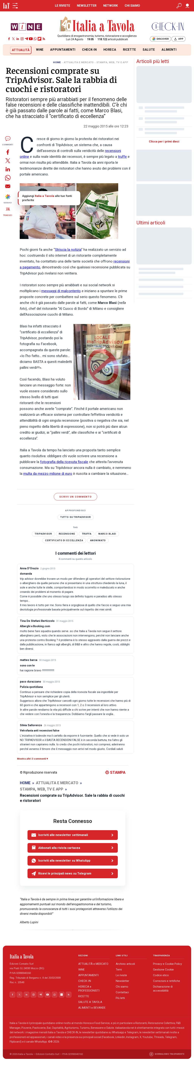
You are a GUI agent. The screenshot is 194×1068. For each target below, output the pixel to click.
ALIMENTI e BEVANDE (92, 1007)
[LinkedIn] (18, 39)
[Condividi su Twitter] (8, 160)
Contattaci (122, 992)
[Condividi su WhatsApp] (8, 177)
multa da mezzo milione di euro (47, 474)
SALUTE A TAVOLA (90, 1002)
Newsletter (122, 981)
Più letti (120, 998)
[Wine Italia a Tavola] (26, 26)
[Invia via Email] (8, 186)
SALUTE (149, 49)
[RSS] (44, 39)
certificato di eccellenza (64, 540)
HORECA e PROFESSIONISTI (88, 988)
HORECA (109, 49)
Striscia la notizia (68, 250)
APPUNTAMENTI (62, 49)
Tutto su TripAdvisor (75, 517)
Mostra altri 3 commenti (31, 758)
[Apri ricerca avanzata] (179, 5)
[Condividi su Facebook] (8, 152)
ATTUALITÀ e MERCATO (93, 964)
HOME (57, 62)
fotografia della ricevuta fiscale (64, 462)
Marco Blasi (107, 533)
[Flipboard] (39, 39)
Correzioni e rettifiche (166, 981)
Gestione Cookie (163, 969)
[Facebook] (9, 39)
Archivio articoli (125, 964)
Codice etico (161, 975)
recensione (67, 533)
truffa (87, 533)
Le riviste (121, 975)
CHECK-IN (89, 49)
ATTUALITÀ (21, 50)
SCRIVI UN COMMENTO (75, 496)
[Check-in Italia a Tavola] (168, 26)
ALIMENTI (169, 49)
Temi (119, 969)
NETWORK (110, 5)
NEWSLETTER (86, 5)
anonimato (98, 540)
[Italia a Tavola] (97, 24)
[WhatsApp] (35, 39)
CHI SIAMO (132, 5)
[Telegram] (26, 39)
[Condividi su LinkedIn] (8, 169)
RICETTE (129, 49)
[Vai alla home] (9, 50)
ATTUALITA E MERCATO (79, 62)
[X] (13, 39)
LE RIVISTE (62, 5)
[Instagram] (22, 39)
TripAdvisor (43, 533)
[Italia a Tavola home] (41, 956)
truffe (122, 157)
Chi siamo (122, 986)
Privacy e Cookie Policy (167, 964)
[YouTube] (31, 39)
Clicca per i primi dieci (164, 141)
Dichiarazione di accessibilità (163, 988)
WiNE (40, 49)
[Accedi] (187, 5)
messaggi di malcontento (61, 291)
